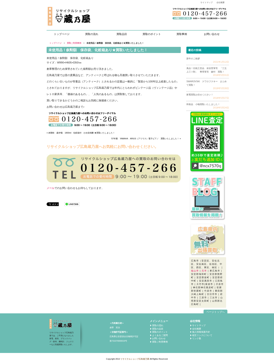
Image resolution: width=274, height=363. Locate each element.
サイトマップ (206, 2)
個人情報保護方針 (201, 332)
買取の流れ (91, 34)
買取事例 (182, 34)
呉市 (204, 270)
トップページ (62, 34)
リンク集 (196, 338)
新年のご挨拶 (193, 58)
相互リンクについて (202, 335)
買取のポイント (152, 34)
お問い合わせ (212, 34)
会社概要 (220, 2)
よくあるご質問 (160, 335)
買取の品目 (157, 328)
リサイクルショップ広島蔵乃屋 (134, 359)
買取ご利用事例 (74, 43)
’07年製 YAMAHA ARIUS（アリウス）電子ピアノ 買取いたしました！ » (146, 138)
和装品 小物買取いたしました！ (203, 104)
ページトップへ (215, 311)
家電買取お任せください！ (199, 94)
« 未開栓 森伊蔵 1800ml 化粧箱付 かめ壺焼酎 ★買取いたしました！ (81, 133)
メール (50, 188)
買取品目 (121, 34)
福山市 (195, 270)
